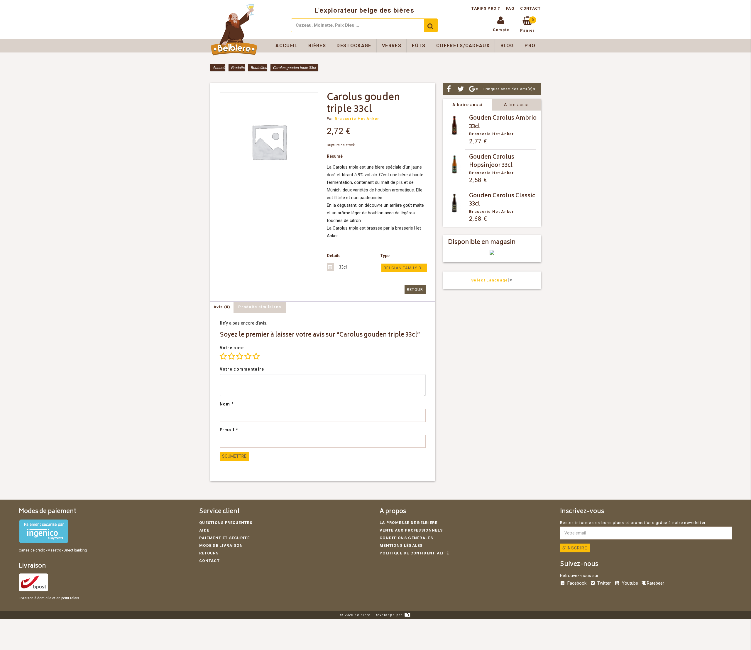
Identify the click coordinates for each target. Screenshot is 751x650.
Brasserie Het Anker (357, 118)
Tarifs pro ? (486, 8)
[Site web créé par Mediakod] (407, 615)
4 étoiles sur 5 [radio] (247, 356)
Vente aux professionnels (411, 530)
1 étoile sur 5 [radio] (223, 356)
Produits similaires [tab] (259, 307)
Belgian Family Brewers (405, 268)
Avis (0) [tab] (222, 307)
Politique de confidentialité (414, 553)
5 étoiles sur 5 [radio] (256, 356)
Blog (507, 45)
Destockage (353, 45)
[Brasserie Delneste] (492, 253)
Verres (391, 45)
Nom (227, 404)
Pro (530, 45)
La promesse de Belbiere (408, 522)
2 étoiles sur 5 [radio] (231, 356)
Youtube (630, 583)
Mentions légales (401, 545)
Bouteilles (259, 67)
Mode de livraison (221, 545)
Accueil (286, 45)
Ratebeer (655, 583)
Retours (209, 553)
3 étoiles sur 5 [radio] (239, 356)
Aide (204, 530)
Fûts (418, 45)
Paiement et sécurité (224, 538)
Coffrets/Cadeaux (463, 45)
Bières (317, 45)
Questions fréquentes (225, 522)
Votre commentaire (242, 369)
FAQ (510, 8)
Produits (238, 67)
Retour (415, 289)
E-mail (229, 429)
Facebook (577, 583)
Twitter (604, 583)
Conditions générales (406, 538)
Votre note (232, 347)
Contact (530, 8)
